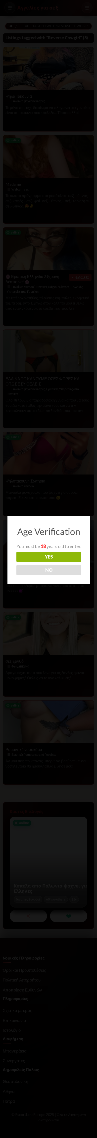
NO (48, 570)
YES (49, 557)
